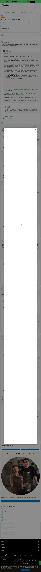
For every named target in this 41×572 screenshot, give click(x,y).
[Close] (35, 128)
